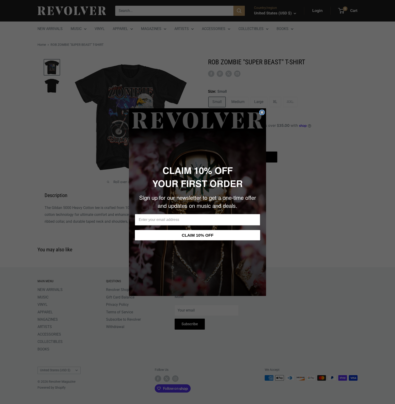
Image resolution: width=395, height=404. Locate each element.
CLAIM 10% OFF (198, 235)
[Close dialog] (262, 112)
